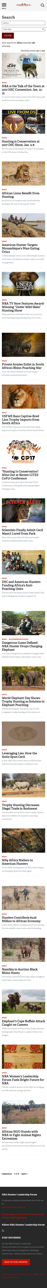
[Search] (42, 5)
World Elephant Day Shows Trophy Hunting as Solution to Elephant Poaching (23, 701)
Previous (7, 1174)
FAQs (32, 1274)
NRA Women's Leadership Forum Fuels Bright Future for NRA (23, 1079)
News (4, 83)
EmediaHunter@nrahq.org (13, 1207)
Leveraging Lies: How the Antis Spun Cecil (19, 755)
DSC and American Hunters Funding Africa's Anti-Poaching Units (21, 585)
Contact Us (16, 1274)
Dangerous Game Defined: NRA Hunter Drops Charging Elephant (22, 646)
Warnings (25, 1274)
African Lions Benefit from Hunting (20, 195)
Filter (7, 35)
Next (24, 1174)
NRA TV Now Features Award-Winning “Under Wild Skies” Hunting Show (23, 307)
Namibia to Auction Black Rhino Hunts (20, 971)
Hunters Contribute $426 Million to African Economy (21, 919)
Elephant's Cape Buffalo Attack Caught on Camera (23, 1023)
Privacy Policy (6, 1274)
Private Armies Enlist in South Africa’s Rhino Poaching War (23, 366)
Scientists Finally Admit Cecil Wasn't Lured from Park (22, 531)
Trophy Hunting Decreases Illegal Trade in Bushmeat (20, 806)
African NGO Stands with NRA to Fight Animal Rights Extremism (21, 1135)
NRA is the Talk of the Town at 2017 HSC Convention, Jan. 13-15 (23, 89)
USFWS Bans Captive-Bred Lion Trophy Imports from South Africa (20, 419)
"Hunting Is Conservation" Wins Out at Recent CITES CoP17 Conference (20, 474)
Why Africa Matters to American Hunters (17, 862)
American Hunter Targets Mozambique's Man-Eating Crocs (20, 248)
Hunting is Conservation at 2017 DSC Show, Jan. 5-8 (21, 143)
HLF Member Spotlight (18, 639)
